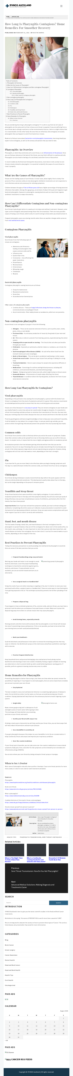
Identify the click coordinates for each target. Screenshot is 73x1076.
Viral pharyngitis (17, 91)
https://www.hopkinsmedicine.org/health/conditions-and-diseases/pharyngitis (30, 782)
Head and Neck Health (12, 970)
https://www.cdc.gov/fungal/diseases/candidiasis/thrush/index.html (26, 802)
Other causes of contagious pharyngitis (25, 95)
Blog (6, 940)
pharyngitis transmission (30, 837)
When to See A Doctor (16, 118)
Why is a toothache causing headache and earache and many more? (36, 860)
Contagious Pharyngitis (14, 89)
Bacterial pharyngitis (18, 93)
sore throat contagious (52, 837)
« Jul (6, 1040)
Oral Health (9, 980)
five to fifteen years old (31, 187)
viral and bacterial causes (16, 220)
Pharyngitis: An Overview (14, 83)
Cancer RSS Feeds (21, 1059)
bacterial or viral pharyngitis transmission (38, 138)
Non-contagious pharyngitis (15, 97)
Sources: (15, 120)
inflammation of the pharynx (53, 153)
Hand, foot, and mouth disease (18, 112)
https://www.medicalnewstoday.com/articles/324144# (22, 796)
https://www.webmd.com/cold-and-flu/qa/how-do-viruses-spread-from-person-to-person (33, 809)
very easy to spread (31, 408)
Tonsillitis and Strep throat (17, 110)
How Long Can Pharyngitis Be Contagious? (20, 99)
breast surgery (10, 950)
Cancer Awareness (11, 955)
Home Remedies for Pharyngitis (16, 116)
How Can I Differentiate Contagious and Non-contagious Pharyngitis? (28, 87)
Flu (11, 106)
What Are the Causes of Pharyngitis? (18, 85)
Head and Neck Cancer (12, 965)
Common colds (14, 104)
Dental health (10, 960)
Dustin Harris (38, 33)
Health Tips (11, 837)
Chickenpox (13, 108)
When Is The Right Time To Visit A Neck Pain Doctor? (14, 860)
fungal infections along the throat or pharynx (46, 307)
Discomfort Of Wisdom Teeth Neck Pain (57, 859)
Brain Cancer (9, 945)
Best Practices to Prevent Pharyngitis (18, 114)
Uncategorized (10, 985)
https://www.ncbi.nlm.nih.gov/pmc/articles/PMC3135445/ (23, 789)
